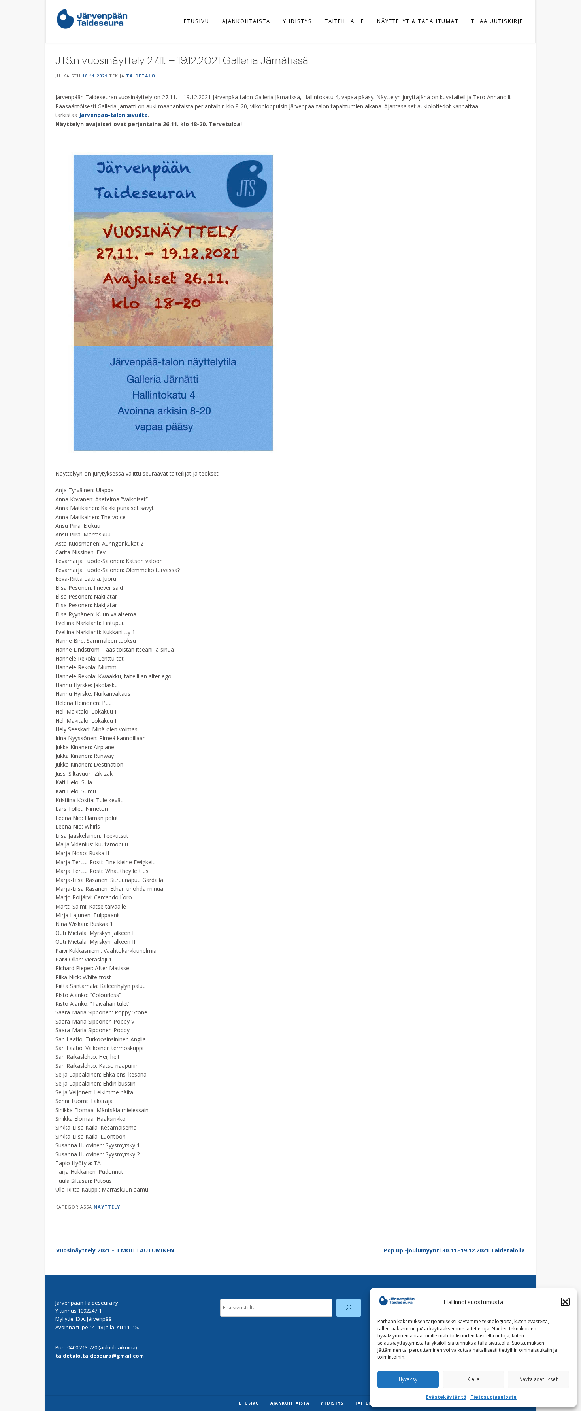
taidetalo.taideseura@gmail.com (99, 1355)
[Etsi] (348, 1308)
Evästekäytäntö (446, 1397)
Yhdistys (297, 21)
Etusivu (196, 21)
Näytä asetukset (538, 1379)
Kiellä (473, 1379)
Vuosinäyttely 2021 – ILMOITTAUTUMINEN (115, 1250)
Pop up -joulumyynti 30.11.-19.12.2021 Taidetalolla (454, 1250)
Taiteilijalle (344, 21)
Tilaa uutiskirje (497, 21)
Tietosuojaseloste (493, 1397)
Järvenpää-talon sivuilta (113, 115)
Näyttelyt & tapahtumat (417, 21)
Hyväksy (408, 1379)
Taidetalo (140, 76)
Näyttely (107, 1207)
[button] (565, 1302)
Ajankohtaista (246, 21)
